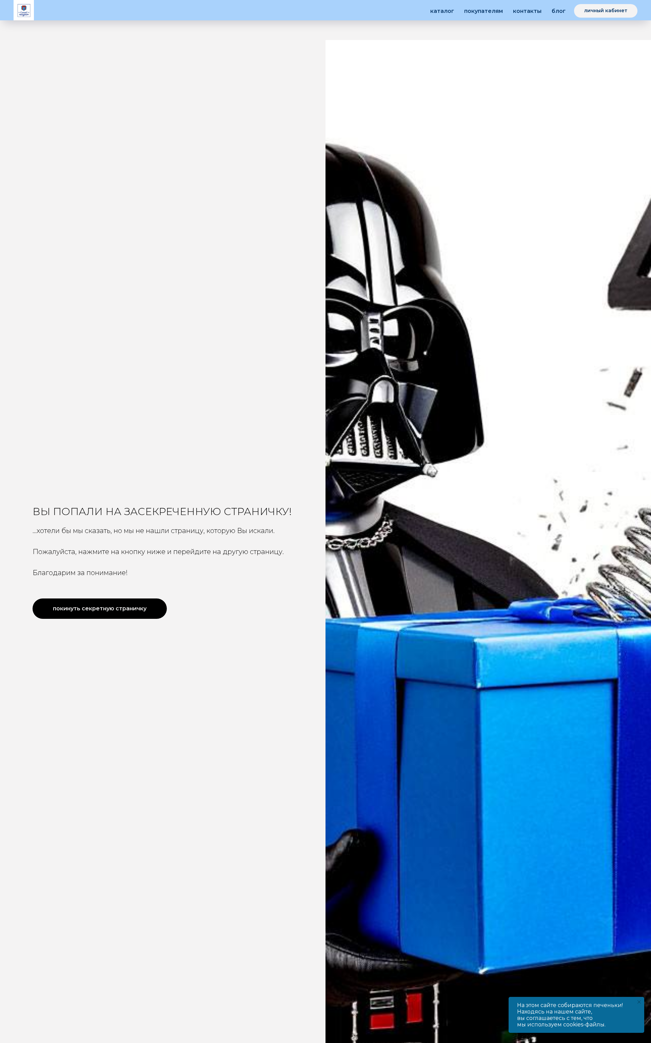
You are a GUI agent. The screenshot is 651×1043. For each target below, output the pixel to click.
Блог (559, 11)
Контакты (527, 11)
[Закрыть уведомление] (639, 1002)
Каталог (442, 11)
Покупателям (483, 11)
